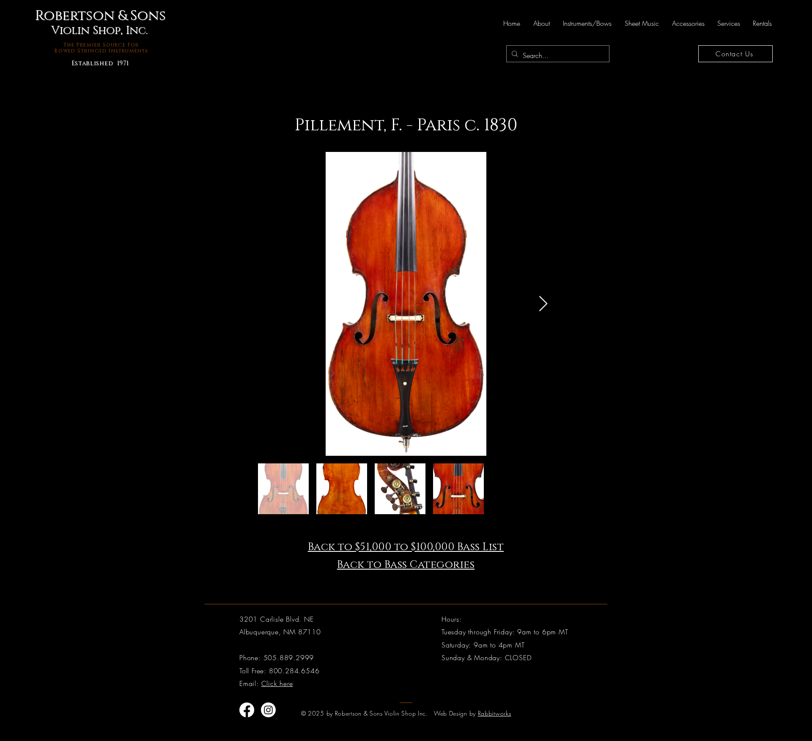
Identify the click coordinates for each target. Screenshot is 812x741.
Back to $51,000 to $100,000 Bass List (406, 547)
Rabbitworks (494, 713)
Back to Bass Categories (406, 565)
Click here (277, 683)
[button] (541, 23)
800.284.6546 (294, 670)
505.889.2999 (288, 657)
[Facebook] (246, 709)
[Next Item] (543, 304)
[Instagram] (268, 709)
